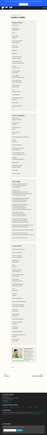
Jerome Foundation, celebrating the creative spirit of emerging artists (13, 418)
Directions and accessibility (7, 399)
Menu (44, 7)
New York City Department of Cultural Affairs (31, 413)
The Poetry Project (6, 8)
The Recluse (13, 15)
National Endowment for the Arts (5, 418)
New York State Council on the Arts (12, 413)
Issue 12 (19, 15)
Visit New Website (23, 4)
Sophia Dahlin (28, 348)
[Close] (45, 3)
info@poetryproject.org (6, 402)
